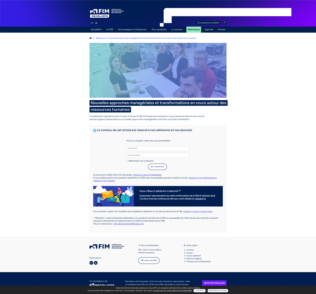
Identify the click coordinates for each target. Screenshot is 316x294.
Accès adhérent (194, 256)
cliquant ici (200, 199)
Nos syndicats (159, 29)
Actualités (96, 29)
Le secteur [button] (177, 29)
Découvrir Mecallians (214, 283)
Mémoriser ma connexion (141, 161)
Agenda (209, 29)
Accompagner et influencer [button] (132, 29)
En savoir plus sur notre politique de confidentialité (172, 291)
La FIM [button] (109, 29)
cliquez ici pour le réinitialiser (147, 175)
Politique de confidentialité (199, 262)
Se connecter (157, 167)
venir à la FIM (150, 260)
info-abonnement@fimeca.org (128, 224)
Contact (190, 250)
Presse (221, 29)
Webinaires (194, 29)
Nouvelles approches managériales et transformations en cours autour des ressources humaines (152, 38)
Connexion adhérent (209, 23)
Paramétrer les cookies (218, 291)
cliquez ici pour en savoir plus (197, 211)
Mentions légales (194, 259)
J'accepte (199, 291)
